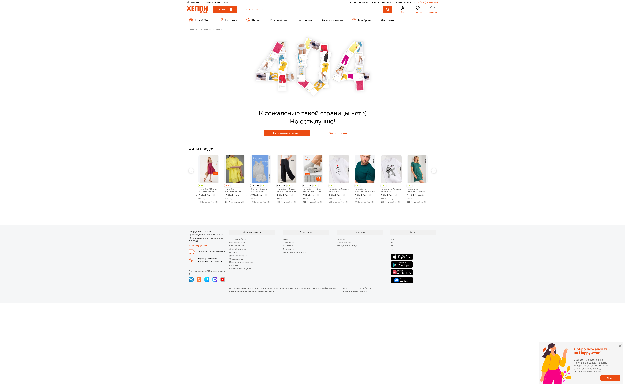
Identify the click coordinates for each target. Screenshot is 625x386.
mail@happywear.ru (198, 246)
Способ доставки (238, 249)
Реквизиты (288, 249)
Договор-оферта (238, 255)
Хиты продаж (338, 133)
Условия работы (237, 239)
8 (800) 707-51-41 (428, 2)
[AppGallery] (402, 272)
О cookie (233, 265)
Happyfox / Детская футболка (339, 190)
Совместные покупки (240, 268)
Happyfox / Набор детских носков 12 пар (312, 190)
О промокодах (236, 259)
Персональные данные (241, 262)
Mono (366, 291)
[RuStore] (402, 280)
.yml (392, 249)
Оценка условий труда (294, 252)
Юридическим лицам (347, 246)
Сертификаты (290, 242)
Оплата (375, 2)
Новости (363, 2)
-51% (227, 185)
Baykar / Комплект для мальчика (260, 190)
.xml (392, 239)
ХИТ (201, 185)
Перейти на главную (287, 133)
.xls (391, 242)
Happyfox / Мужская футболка (365, 190)
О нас (353, 2)
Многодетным (344, 242)
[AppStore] (402, 257)
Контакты (409, 2)
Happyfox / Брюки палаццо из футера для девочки (286, 190)
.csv (392, 246)
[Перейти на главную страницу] (197, 9)
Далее (610, 378)
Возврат (233, 252)
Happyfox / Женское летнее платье (232, 190)
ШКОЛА (255, 185)
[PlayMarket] (402, 264)
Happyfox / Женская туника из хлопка (416, 190)
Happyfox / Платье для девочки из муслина (208, 190)
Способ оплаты (237, 246)
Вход (402, 12)
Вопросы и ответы (392, 2)
